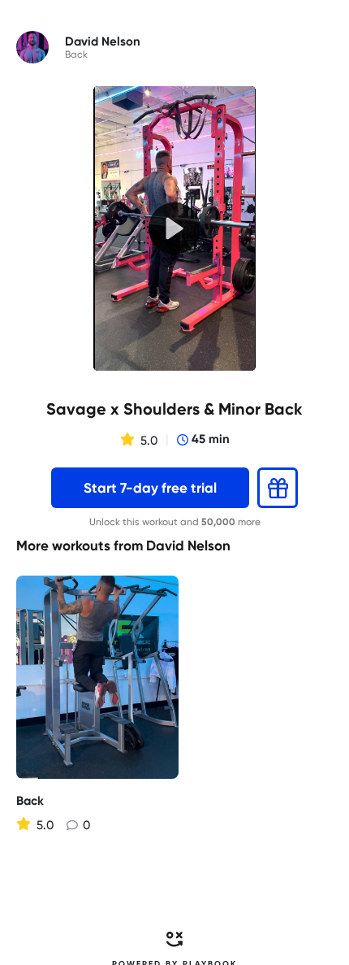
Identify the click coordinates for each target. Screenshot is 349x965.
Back (76, 54)
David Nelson (188, 545)
